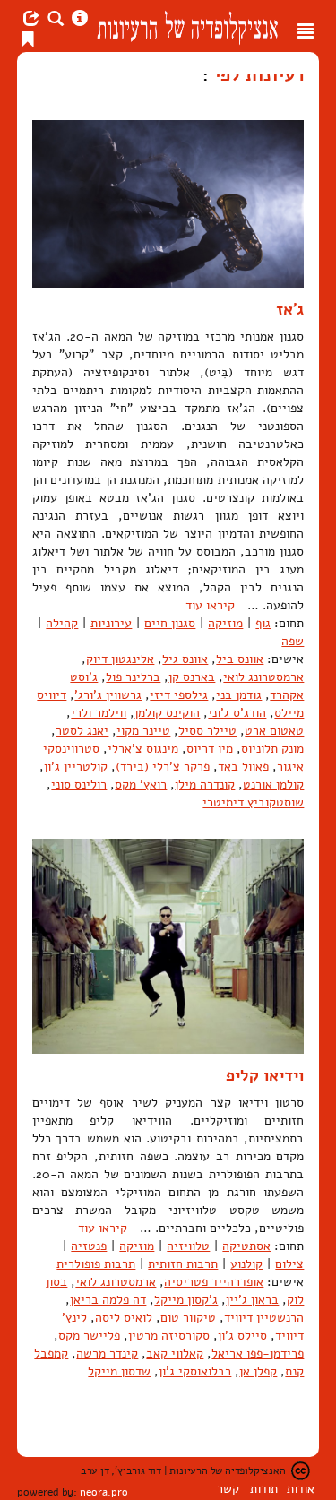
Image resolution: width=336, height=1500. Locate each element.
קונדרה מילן (205, 784)
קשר (228, 1488)
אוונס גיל (185, 659)
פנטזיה (89, 1245)
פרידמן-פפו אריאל (257, 1353)
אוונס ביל (239, 659)
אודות (300, 1488)
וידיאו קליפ (265, 1075)
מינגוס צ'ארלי (143, 748)
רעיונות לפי (256, 74)
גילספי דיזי (179, 694)
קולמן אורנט (273, 784)
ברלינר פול (133, 676)
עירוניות (111, 623)
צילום (289, 1263)
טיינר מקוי (143, 730)
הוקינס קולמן (167, 712)
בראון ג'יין (252, 1299)
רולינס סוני (79, 784)
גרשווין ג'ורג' (108, 694)
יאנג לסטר (82, 730)
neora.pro (104, 1492)
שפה (292, 641)
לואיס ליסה (123, 1317)
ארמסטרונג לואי (263, 676)
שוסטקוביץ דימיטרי (253, 802)
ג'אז (290, 309)
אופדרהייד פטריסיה (213, 1281)
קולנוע (246, 1263)
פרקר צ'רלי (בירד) (163, 766)
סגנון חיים (169, 623)
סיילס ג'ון (242, 1335)
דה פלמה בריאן (108, 1299)
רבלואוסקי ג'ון (195, 1371)
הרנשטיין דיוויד (264, 1317)
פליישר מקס (89, 1335)
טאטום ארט (274, 730)
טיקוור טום (188, 1317)
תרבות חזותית (183, 1263)
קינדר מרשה (107, 1353)
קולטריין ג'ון (76, 766)
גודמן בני (239, 694)
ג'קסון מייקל (186, 1299)
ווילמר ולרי (98, 712)
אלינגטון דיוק (120, 659)
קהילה (62, 623)
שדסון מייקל (119, 1371)
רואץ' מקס (141, 784)
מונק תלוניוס (272, 748)
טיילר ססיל (207, 730)
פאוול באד (243, 766)
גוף (263, 623)
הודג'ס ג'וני (237, 712)
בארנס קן (191, 676)
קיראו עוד (210, 605)
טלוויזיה (188, 1245)
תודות (264, 1488)
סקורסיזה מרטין (169, 1335)
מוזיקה (225, 623)
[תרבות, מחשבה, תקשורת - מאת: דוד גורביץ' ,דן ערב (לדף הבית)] (187, 26)
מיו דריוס (209, 748)
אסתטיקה (246, 1245)
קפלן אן (258, 1371)
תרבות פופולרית (95, 1263)
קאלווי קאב (174, 1353)
